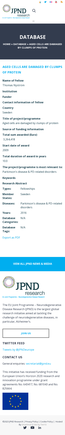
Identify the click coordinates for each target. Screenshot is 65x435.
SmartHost (27, 424)
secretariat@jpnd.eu (38, 363)
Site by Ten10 (40, 424)
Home (6, 44)
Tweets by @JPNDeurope (18, 349)
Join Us (26, 333)
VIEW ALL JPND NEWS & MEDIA (32, 264)
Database (19, 44)
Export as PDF (11, 237)
